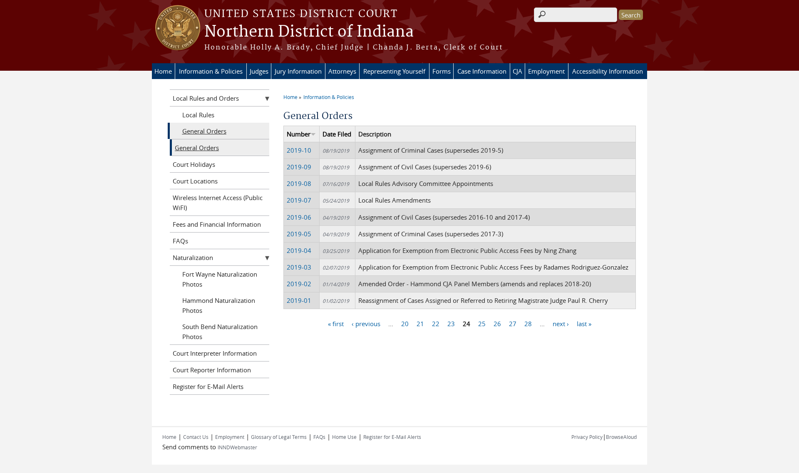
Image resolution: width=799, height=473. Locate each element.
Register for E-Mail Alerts (208, 386)
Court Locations (195, 181)
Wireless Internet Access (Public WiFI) (218, 202)
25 (482, 323)
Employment (546, 71)
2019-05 (299, 234)
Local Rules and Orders (206, 98)
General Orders (204, 131)
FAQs (180, 241)
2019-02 (299, 284)
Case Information (481, 71)
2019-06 (299, 217)
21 (420, 323)
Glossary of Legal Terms (279, 436)
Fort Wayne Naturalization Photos (219, 279)
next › (561, 323)
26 (497, 323)
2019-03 (299, 267)
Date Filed (337, 134)
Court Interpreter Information (215, 353)
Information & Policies (211, 71)
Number (298, 134)
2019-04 (299, 250)
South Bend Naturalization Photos (220, 331)
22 (435, 323)
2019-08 (299, 183)
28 (528, 323)
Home (163, 71)
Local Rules (198, 115)
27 (512, 323)
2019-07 (299, 200)
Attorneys (342, 71)
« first (336, 323)
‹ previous (366, 323)
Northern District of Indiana (309, 32)
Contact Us (195, 436)
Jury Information (298, 71)
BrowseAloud (621, 436)
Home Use (344, 436)
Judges (259, 71)
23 (451, 323)
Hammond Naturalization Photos (218, 305)
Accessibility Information (607, 71)
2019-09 (299, 167)
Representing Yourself (394, 71)
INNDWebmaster (237, 447)
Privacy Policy (587, 436)
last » (584, 323)
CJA (517, 71)
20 (405, 323)
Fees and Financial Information (217, 224)
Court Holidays (194, 164)
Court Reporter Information (212, 370)
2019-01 (299, 300)
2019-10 (299, 150)
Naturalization (193, 257)
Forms (441, 71)
